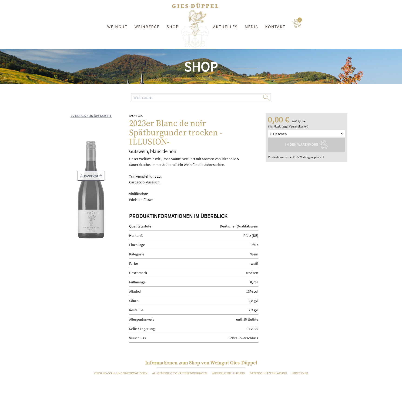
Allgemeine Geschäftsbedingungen (179, 373)
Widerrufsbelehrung (228, 373)
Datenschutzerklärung (268, 373)
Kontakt (275, 26)
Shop (173, 26)
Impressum (300, 373)
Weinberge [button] (147, 26)
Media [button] (251, 26)
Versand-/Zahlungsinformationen (120, 373)
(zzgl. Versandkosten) (294, 126)
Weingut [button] (117, 26)
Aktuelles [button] (225, 26)
